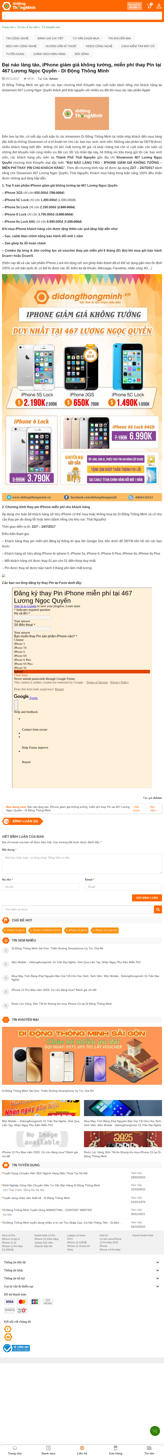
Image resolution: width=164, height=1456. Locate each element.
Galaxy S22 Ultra (44, 1242)
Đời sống (82, 54)
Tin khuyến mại (119, 38)
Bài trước (136, 808)
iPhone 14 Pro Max (110, 1249)
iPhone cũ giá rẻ (11, 1239)
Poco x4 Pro (8, 1235)
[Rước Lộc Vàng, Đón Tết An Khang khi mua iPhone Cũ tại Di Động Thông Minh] (123, 1140)
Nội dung (9, 849)
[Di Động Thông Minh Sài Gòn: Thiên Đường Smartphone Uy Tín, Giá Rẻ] (82, 1057)
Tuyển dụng (15, 54)
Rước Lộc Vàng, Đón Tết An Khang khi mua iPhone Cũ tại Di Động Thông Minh (122, 1154)
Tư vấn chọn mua (86, 38)
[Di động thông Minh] (18, 6)
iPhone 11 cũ (9, 1242)
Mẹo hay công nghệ (21, 46)
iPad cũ (104, 1235)
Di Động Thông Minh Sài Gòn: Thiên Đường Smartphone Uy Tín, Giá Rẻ (48, 1090)
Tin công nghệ (17, 38)
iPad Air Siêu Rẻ (43, 1246)
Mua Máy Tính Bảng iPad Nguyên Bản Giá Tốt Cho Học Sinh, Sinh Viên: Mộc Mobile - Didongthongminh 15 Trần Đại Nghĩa (123, 1123)
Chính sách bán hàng (49, 54)
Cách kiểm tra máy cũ (138, 46)
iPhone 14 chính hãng (47, 1239)
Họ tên (7, 879)
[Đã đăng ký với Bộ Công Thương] (16, 1348)
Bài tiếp (153, 808)
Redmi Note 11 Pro (45, 1235)
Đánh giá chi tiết (51, 38)
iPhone (103, 1246)
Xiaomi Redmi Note (142, 1235)
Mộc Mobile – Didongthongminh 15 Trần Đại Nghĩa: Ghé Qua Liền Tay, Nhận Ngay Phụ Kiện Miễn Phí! (40, 1123)
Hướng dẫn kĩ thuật (61, 46)
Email (89, 879)
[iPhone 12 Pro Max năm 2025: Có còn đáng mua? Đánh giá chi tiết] (41, 1140)
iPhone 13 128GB (77, 1242)
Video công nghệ (99, 46)
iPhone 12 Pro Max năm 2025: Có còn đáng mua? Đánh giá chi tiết (40, 1154)
